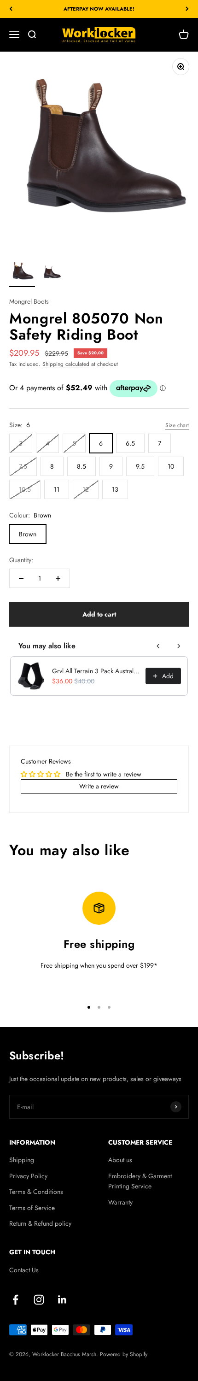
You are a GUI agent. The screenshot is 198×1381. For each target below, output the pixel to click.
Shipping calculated (65, 364)
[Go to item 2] (51, 273)
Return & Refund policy (40, 1223)
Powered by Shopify (123, 1354)
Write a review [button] (99, 786)
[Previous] (10, 9)
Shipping (21, 1159)
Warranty (120, 1202)
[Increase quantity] (58, 578)
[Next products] (179, 646)
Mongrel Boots (29, 301)
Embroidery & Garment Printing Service (140, 1181)
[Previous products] (158, 646)
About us (120, 1159)
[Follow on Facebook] (15, 1299)
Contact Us (24, 1270)
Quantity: (21, 559)
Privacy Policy (28, 1176)
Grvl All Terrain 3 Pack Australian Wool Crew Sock (96, 671)
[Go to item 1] (22, 273)
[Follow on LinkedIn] (62, 1299)
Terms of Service (32, 1207)
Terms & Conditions (36, 1191)
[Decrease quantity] (21, 578)
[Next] (187, 9)
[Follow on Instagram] (39, 1299)
